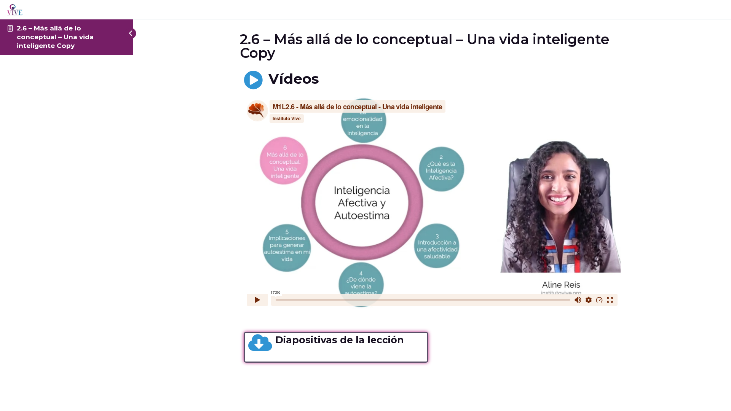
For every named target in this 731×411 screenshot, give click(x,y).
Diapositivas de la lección (339, 340)
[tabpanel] (432, 216)
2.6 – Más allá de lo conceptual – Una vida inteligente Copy (55, 36)
